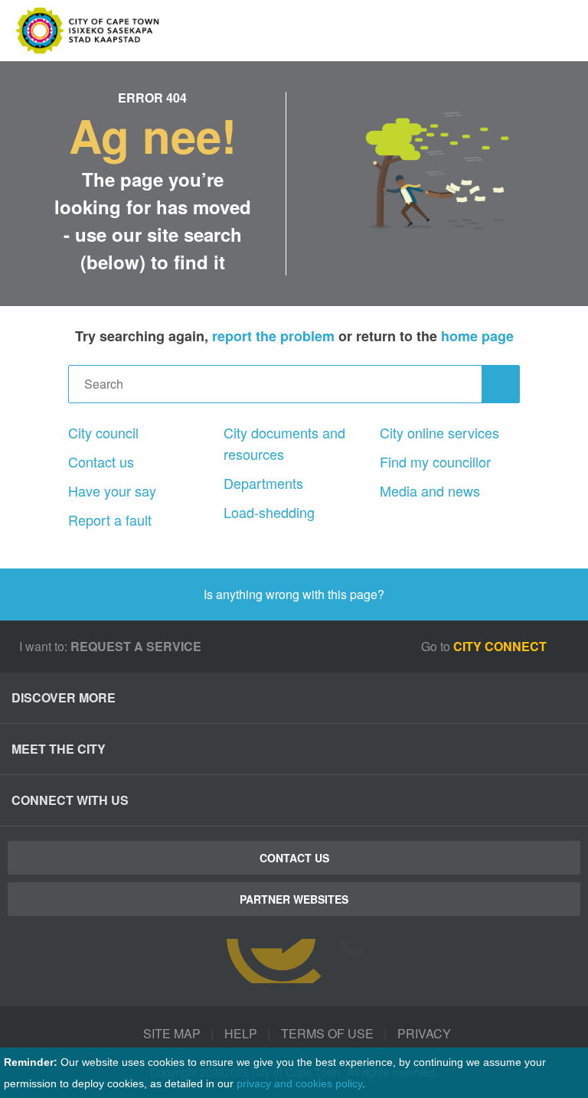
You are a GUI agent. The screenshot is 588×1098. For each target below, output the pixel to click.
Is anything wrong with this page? (294, 594)
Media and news (430, 490)
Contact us (101, 461)
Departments (263, 483)
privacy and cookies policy (299, 1083)
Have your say (112, 490)
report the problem (273, 336)
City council (103, 432)
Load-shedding (269, 512)
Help (240, 1033)
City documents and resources (284, 443)
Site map (172, 1033)
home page (477, 336)
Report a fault (110, 519)
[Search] (501, 384)
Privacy (424, 1033)
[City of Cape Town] (294, 961)
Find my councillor (435, 461)
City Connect (501, 646)
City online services (439, 432)
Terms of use (327, 1033)
